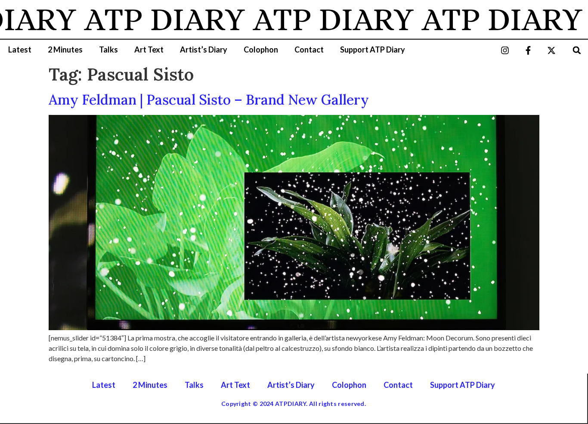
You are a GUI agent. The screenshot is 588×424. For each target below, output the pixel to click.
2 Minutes (65, 49)
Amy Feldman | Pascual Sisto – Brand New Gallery (209, 99)
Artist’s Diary (203, 49)
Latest (19, 49)
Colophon (261, 49)
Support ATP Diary (372, 49)
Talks (108, 49)
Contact (309, 49)
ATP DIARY (156, 19)
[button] (577, 50)
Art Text (149, 49)
